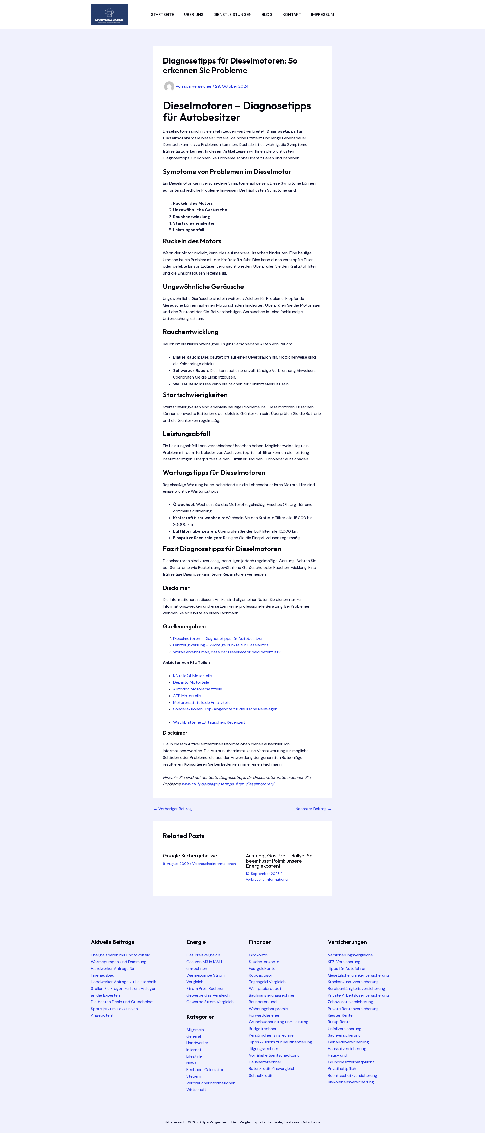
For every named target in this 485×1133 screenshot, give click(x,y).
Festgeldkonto (262, 968)
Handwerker (197, 1042)
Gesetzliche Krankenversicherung (358, 975)
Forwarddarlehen (264, 1015)
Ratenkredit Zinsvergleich (272, 1068)
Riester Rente (340, 1015)
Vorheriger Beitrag (172, 809)
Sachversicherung (344, 1035)
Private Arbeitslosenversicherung (358, 995)
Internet (193, 1049)
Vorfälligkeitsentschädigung (274, 1055)
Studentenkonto (264, 961)
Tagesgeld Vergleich (267, 981)
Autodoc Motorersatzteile (197, 689)
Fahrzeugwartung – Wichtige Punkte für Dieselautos (221, 645)
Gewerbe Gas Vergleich (208, 995)
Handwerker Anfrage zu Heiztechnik (123, 981)
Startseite (162, 14)
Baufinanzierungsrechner (272, 995)
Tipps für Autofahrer (347, 968)
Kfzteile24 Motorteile (192, 675)
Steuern (193, 1076)
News (191, 1063)
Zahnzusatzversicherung (350, 1001)
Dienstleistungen (232, 14)
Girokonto (258, 955)
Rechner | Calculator (205, 1069)
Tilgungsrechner (263, 1048)
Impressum (322, 14)
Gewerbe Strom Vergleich (210, 1001)
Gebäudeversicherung (348, 1042)
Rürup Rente (339, 1021)
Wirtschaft (196, 1089)
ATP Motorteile (187, 695)
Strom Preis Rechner (205, 988)
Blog (267, 14)
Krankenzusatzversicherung (353, 981)
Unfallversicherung (344, 1028)
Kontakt (292, 14)
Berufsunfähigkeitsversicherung (356, 988)
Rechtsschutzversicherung (352, 1075)
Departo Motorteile (191, 682)
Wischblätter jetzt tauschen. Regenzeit (209, 722)
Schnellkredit (261, 1075)
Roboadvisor (260, 975)
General (193, 1036)
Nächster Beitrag (314, 809)
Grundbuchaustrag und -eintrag (278, 1021)
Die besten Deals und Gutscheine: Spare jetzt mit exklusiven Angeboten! (122, 1008)
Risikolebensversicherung (351, 1082)
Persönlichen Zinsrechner (272, 1035)
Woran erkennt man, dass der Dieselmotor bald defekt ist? (227, 652)
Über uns (193, 14)
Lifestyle (194, 1056)
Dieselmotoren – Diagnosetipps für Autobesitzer (218, 638)
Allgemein (195, 1029)
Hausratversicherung (347, 1048)
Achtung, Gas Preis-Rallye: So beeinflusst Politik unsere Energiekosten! (279, 860)
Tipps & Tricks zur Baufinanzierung (280, 1042)
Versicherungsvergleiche (350, 955)
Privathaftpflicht (343, 1068)
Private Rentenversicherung (353, 1008)
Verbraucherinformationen (214, 863)
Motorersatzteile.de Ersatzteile (202, 702)
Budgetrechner (263, 1028)
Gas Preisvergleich (203, 955)
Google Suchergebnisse (190, 855)
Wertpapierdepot (265, 988)
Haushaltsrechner (265, 1062)
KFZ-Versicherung (344, 961)
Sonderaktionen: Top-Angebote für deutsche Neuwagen (225, 709)
